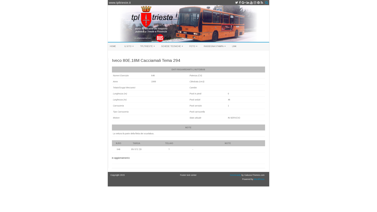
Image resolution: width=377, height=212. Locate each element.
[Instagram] (255, 2)
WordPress (258, 179)
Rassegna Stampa (214, 46)
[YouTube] (251, 2)
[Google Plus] (244, 2)
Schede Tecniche (171, 46)
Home (113, 46)
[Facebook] (240, 2)
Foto (192, 46)
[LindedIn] (248, 2)
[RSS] (262, 2)
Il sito (128, 46)
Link (234, 46)
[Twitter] (236, 2)
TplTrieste (146, 46)
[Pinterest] (258, 2)
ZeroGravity (235, 175)
